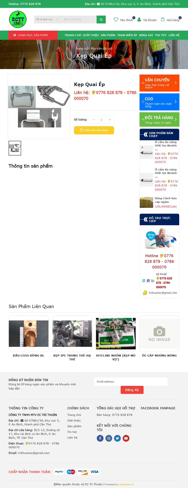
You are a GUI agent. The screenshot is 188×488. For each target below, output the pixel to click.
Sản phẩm (74, 426)
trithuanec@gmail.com (29, 452)
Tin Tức (161, 35)
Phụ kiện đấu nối (101, 49)
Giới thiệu (91, 35)
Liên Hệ (174, 35)
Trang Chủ (73, 35)
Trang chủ (74, 414)
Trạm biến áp (127, 35)
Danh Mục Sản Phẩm (33, 35)
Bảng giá (146, 35)
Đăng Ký (132, 389)
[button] (123, 19)
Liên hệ (72, 437)
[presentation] (15, 106)
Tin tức (72, 431)
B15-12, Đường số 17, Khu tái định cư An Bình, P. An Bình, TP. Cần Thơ (34, 433)
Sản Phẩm (108, 35)
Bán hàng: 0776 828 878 (114, 414)
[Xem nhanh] (43, 356)
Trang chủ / (83, 49)
